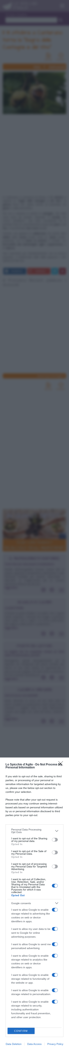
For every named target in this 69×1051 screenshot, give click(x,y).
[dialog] (34, 904)
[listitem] (34, 830)
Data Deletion (14, 1044)
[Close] (61, 764)
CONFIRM (21, 1031)
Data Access (34, 1044)
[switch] (55, 840)
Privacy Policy (55, 1044)
